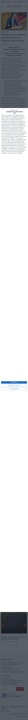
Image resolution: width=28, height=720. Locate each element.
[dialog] (14, 360)
